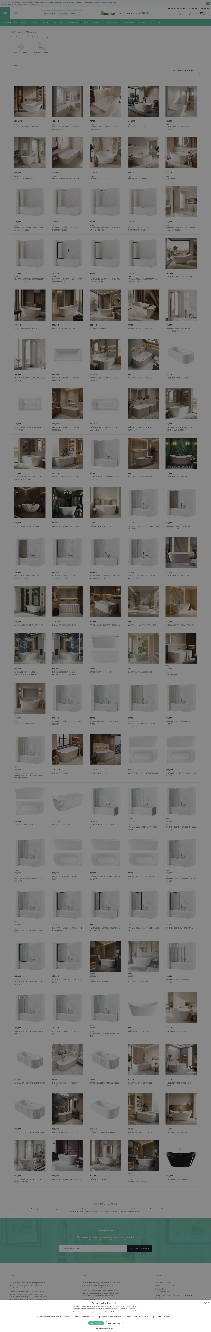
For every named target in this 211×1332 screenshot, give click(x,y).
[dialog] (105, 1316)
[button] (105, 1328)
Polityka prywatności (116, 1313)
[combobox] (205, 1303)
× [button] (208, 1302)
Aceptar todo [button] (96, 1323)
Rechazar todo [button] (114, 1323)
